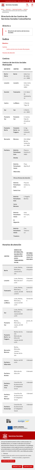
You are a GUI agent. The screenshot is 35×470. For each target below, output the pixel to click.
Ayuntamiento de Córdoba (11, 1)
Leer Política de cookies (26, 451)
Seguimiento (6, 457)
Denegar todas (17, 466)
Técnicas (5, 453)
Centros (26, 9)
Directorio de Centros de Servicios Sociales (18, 31)
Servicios (8, 9)
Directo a (5, 43)
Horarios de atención (8, 53)
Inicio (2, 9)
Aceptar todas (28, 466)
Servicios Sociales (17, 9)
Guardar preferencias (8, 461)
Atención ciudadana (22, 1)
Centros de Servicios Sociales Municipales (18, 49)
